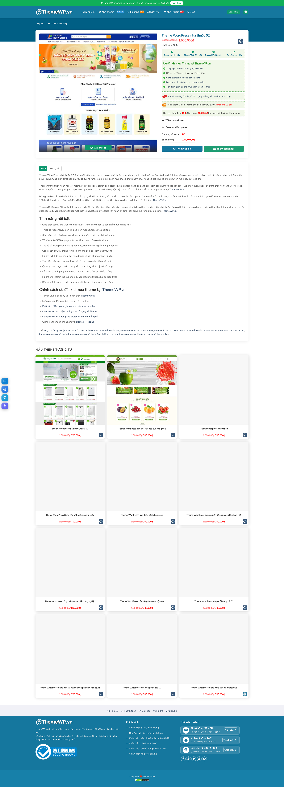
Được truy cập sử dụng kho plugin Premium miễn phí (70, 316)
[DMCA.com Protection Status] (142, 780)
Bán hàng (63, 23)
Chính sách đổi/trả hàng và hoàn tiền (147, 748)
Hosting (134, 12)
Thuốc (140, 334)
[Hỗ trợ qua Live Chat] (4, 381)
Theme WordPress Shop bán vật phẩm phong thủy (70, 515)
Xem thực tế (99, 147)
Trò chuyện (229, 740)
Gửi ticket (229, 730)
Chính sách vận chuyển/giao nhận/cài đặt (149, 738)
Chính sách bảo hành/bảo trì (143, 743)
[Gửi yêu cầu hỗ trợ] (4, 389)
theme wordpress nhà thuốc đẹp (84, 334)
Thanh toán (129, 711)
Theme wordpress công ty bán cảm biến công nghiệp (70, 601)
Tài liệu (114, 711)
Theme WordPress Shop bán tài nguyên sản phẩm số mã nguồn (70, 687)
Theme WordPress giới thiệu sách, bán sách (142, 515)
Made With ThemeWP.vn (142, 776)
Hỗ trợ (159, 711)
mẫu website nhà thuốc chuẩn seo (102, 330)
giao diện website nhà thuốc (70, 330)
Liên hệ (172, 711)
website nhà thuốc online (156, 334)
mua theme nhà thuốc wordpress (136, 330)
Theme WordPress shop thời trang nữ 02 (214, 601)
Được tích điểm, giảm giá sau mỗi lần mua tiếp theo (69, 306)
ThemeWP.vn (176, 189)
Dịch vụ (154, 12)
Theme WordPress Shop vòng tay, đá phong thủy (214, 687)
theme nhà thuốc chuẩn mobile (194, 330)
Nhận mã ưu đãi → (225, 104)
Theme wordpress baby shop (214, 428)
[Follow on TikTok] (188, 758)
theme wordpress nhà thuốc (53, 334)
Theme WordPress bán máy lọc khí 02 (70, 428)
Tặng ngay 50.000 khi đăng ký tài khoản (184, 68)
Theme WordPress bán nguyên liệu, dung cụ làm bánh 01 (214, 515)
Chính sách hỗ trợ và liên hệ (143, 753)
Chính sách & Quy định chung (144, 727)
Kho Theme (51, 23)
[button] (233, 11)
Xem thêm (176, 3)
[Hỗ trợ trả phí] (4, 397)
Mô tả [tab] (43, 168)
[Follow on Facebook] (183, 758)
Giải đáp (145, 711)
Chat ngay (229, 749)
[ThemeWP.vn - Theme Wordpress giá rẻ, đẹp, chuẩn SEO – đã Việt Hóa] (54, 12)
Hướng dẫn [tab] (55, 168)
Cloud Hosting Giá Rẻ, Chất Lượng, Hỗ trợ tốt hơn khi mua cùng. (199, 96)
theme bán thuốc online (166, 330)
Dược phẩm (49, 330)
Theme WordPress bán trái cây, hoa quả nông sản (142, 428)
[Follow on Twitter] (193, 758)
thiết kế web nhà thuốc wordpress (119, 334)
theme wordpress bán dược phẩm (227, 330)
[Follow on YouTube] (204, 758)
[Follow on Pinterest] (199, 758)
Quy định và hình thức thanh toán (146, 733)
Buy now (224, 149)
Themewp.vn (88, 295)
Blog (192, 12)
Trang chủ (89, 12)
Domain (80, 321)
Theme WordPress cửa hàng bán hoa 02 (142, 687)
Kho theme (107, 12)
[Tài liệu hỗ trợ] (4, 406)
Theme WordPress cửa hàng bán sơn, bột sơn (142, 601)
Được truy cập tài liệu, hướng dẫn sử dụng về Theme (69, 311)
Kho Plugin (172, 12)
